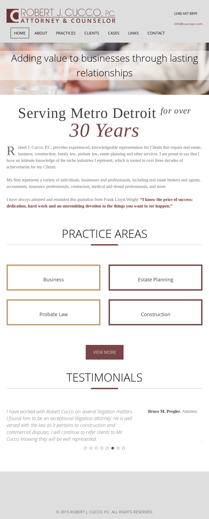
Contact (156, 33)
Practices (66, 33)
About (41, 33)
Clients (91, 33)
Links (133, 33)
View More (104, 352)
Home (20, 33)
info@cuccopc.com (188, 23)
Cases (113, 33)
